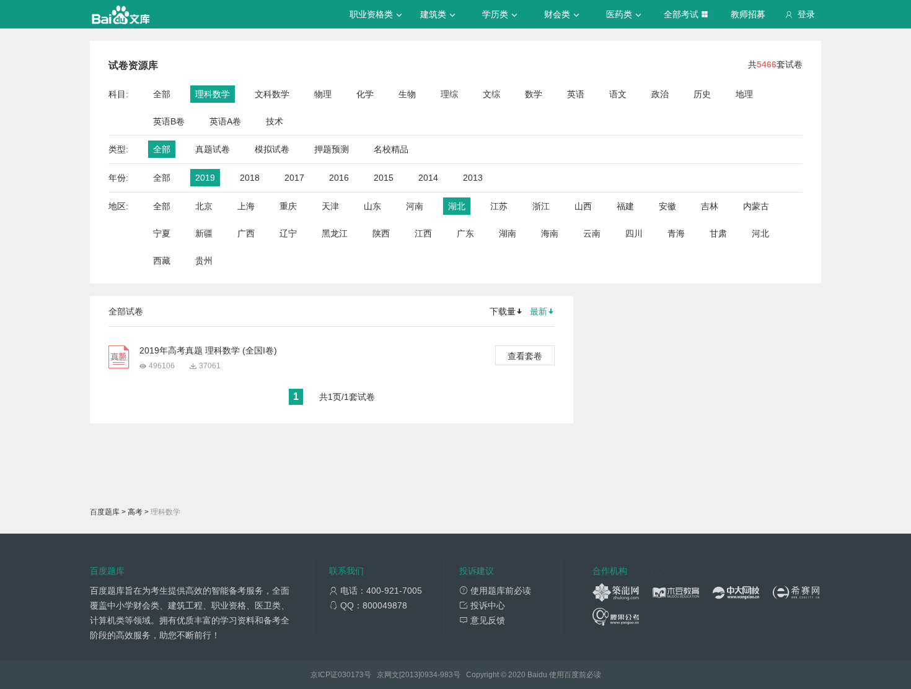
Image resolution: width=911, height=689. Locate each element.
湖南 (507, 233)
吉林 (709, 206)
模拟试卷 (272, 149)
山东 (372, 206)
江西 (423, 233)
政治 (660, 94)
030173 (351, 674)
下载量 (503, 311)
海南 (549, 233)
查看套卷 (525, 356)
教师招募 (748, 14)
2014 (428, 178)
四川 (634, 233)
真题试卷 (212, 149)
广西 (246, 233)
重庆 (288, 206)
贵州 (204, 261)
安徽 (667, 206)
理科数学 (212, 94)
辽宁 (288, 233)
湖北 (456, 206)
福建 (625, 206)
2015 (384, 178)
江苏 (499, 206)
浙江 (541, 206)
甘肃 (718, 233)
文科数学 (272, 94)
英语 (575, 94)
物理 (323, 94)
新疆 (204, 233)
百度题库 (105, 512)
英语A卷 (225, 121)
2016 (339, 178)
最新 (538, 311)
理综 (449, 94)
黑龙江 (335, 233)
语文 (618, 94)
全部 (161, 94)
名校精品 (391, 149)
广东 (465, 233)
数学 (533, 94)
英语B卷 (169, 121)
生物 (407, 94)
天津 (330, 206)
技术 (274, 121)
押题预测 (331, 149)
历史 (702, 94)
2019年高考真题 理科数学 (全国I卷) (208, 350)
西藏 (161, 261)
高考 (135, 512)
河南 (414, 206)
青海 (676, 233)
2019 (205, 178)
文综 (491, 94)
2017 (294, 178)
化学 (365, 94)
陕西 (381, 233)
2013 (473, 178)
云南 (592, 233)
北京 (204, 206)
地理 (744, 94)
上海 (246, 206)
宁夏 (161, 233)
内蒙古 (756, 206)
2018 (250, 178)
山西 (583, 206)
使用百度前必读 (575, 674)
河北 (760, 233)
